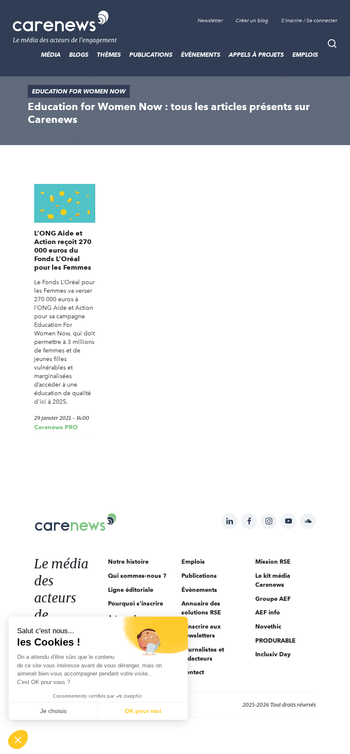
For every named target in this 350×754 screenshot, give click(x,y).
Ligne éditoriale (130, 589)
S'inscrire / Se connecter (309, 20)
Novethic (268, 626)
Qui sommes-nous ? (137, 575)
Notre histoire (128, 561)
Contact (192, 672)
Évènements (200, 54)
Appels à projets (256, 54)
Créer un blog (252, 20)
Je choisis (53, 710)
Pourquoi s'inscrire (135, 603)
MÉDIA (51, 54)
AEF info (267, 612)
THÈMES (109, 54)
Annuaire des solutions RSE (201, 608)
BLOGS (78, 54)
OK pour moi (143, 710)
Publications (150, 54)
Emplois (305, 54)
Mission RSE (273, 561)
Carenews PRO (56, 427)
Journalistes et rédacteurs (202, 654)
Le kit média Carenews (272, 580)
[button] (18, 739)
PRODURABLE (275, 640)
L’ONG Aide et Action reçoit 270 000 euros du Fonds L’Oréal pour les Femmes (62, 250)
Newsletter (210, 20)
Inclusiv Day (273, 654)
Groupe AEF (273, 598)
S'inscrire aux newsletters (201, 631)
